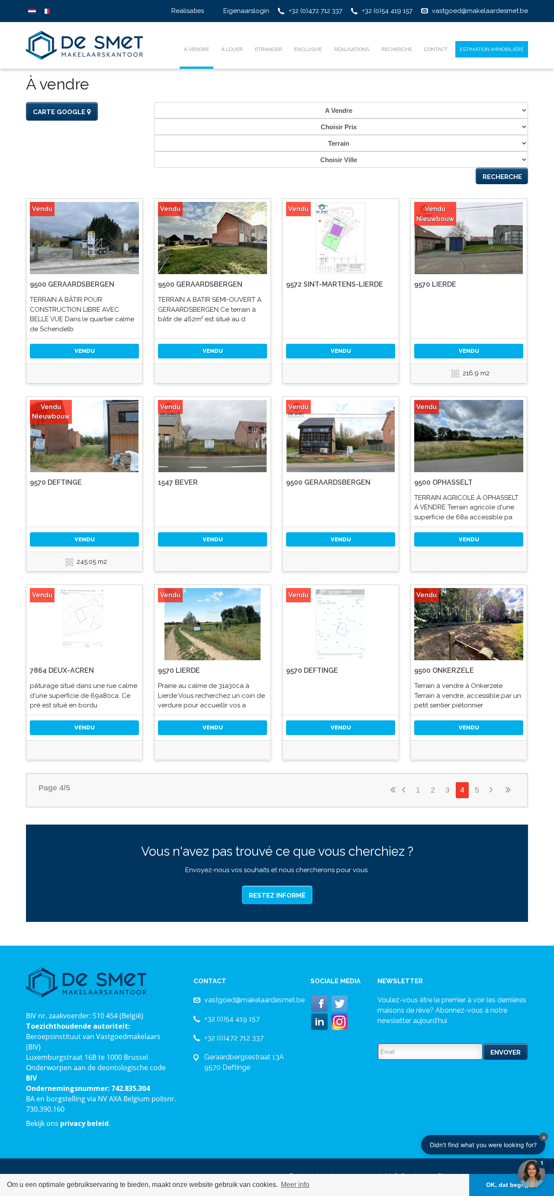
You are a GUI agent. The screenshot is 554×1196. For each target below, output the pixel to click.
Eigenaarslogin (246, 11)
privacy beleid (84, 1123)
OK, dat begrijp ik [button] (512, 1184)
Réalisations (351, 49)
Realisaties (187, 11)
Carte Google (60, 112)
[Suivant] (492, 790)
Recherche (396, 49)
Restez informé (277, 895)
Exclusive (308, 49)
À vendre (196, 49)
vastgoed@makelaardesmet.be (480, 11)
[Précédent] (405, 790)
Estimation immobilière (492, 49)
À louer (232, 49)
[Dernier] (508, 790)
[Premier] (393, 790)
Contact (436, 49)
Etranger (268, 49)
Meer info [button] (295, 1184)
